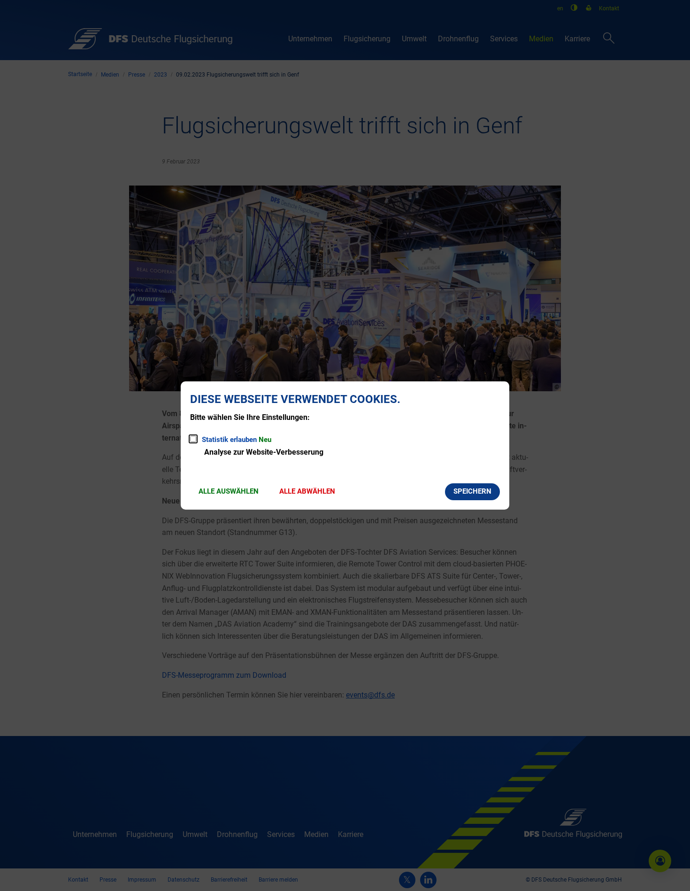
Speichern (472, 491)
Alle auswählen (229, 491)
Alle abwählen (307, 491)
